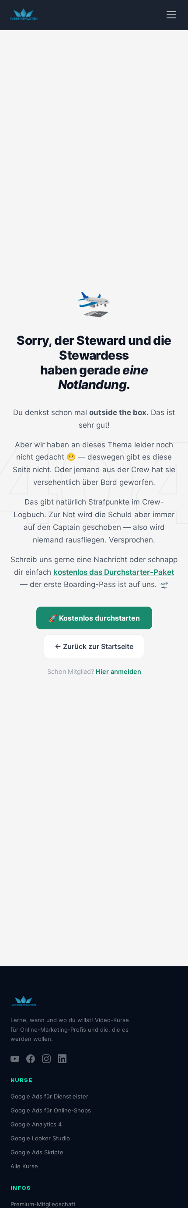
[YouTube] (14, 1058)
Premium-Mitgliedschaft (43, 1204)
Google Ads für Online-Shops (50, 1110)
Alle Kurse (24, 1166)
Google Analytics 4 (36, 1124)
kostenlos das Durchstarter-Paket (113, 572)
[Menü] (171, 15)
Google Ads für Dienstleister (49, 1096)
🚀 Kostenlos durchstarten (94, 618)
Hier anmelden (118, 671)
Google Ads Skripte (36, 1152)
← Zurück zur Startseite (94, 646)
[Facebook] (30, 1058)
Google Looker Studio (40, 1138)
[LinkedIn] (62, 1058)
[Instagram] (46, 1058)
